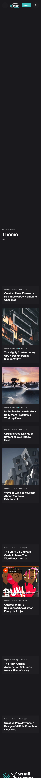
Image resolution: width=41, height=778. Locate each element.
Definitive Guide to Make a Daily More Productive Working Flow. (20, 415)
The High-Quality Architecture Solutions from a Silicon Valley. (18, 667)
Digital (6, 348)
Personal (5, 229)
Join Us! (26, 5)
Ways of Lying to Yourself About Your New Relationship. (19, 496)
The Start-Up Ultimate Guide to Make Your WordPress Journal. (17, 555)
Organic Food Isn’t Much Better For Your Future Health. (18, 437)
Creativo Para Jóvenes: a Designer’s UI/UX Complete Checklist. (20, 296)
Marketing (14, 348)
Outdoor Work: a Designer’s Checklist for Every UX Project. (18, 608)
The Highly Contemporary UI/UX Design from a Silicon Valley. (20, 356)
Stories (12, 229)
